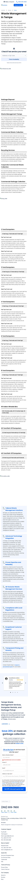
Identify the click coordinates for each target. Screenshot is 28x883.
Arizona (9, 10)
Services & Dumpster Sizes (7, 855)
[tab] (10, 692)
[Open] (25, 55)
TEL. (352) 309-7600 (6, 847)
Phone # (4, 762)
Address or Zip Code (7, 773)
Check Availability (14, 59)
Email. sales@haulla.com (6, 849)
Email (3, 768)
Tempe (15, 10)
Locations (3, 10)
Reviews (3, 877)
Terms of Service (5, 869)
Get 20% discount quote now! (14, 789)
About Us (3, 875)
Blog (2, 879)
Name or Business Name (8, 755)
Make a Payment (10, 1)
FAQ (2, 861)
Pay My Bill (3, 831)
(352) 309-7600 (22, 1)
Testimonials (4, 859)
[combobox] (13, 56)
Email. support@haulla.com (7, 835)
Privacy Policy (15, 782)
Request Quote (18, 5)
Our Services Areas (5, 857)
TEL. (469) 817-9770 (6, 838)
